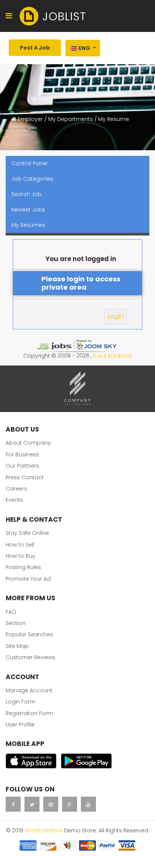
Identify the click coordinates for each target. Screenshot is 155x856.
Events (14, 500)
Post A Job (35, 47)
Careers (16, 488)
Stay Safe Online (27, 533)
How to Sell (20, 544)
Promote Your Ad (28, 579)
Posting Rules (23, 567)
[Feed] (50, 804)
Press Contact (25, 477)
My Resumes (28, 225)
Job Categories (32, 179)
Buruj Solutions (112, 355)
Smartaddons (43, 830)
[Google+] (69, 804)
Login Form (20, 701)
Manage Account (29, 690)
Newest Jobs (28, 209)
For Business (22, 454)
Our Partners (22, 466)
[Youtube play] (88, 804)
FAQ (11, 612)
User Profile (20, 724)
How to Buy (20, 556)
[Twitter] (32, 804)
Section (16, 623)
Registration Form (29, 713)
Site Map (17, 646)
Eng (84, 48)
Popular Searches (29, 634)
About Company (28, 443)
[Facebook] (13, 804)
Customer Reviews (30, 657)
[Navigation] (9, 16)
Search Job (26, 194)
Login (115, 316)
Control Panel (29, 163)
